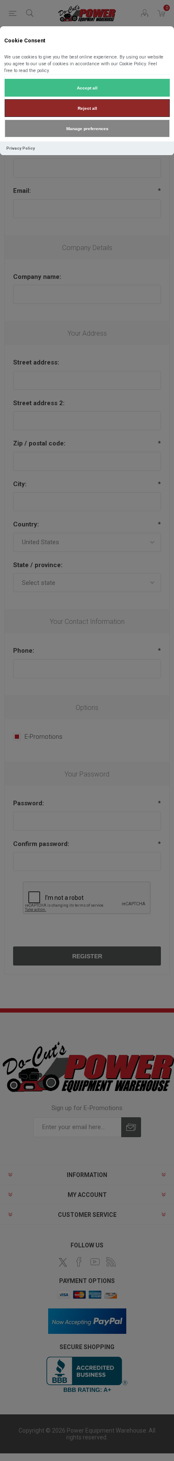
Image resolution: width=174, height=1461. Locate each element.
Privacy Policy (20, 148)
